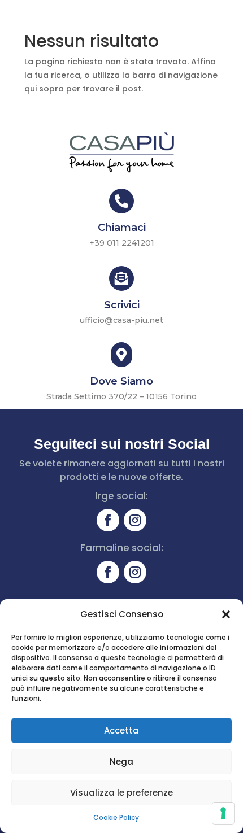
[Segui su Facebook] (108, 520)
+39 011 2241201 (121, 243)
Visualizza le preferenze (121, 793)
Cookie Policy (116, 817)
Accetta (121, 730)
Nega (121, 761)
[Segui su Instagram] (135, 520)
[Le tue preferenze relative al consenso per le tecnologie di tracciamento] (223, 813)
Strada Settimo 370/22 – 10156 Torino (121, 396)
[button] (226, 614)
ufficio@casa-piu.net (121, 320)
